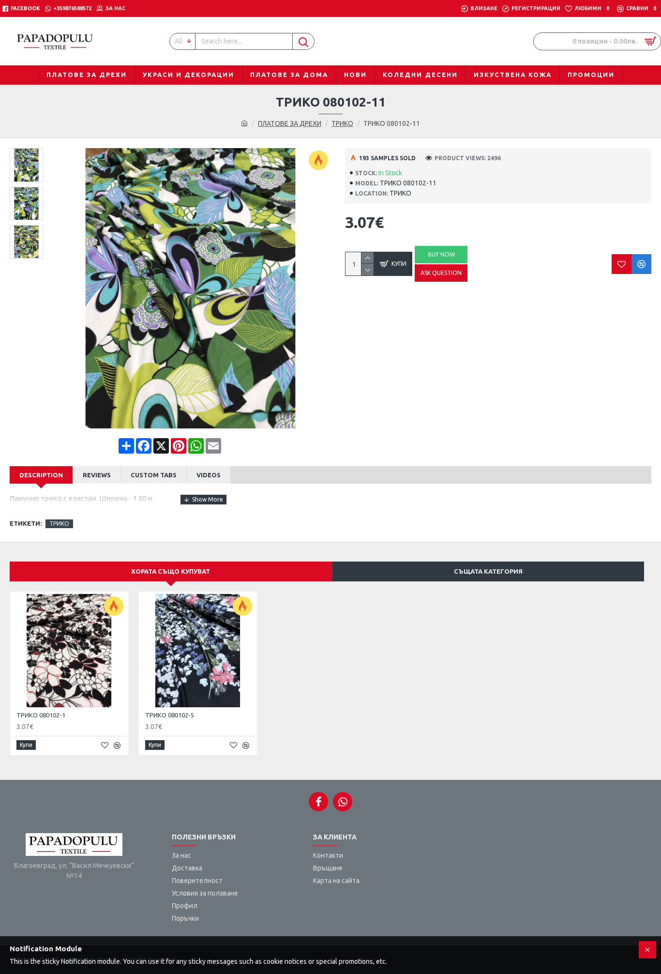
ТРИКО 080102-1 (40, 715)
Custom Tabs (154, 475)
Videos (208, 475)
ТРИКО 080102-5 (169, 715)
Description (41, 475)
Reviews (97, 475)
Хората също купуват (170, 571)
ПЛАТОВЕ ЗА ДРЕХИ (289, 123)
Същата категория (488, 571)
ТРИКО (342, 123)
